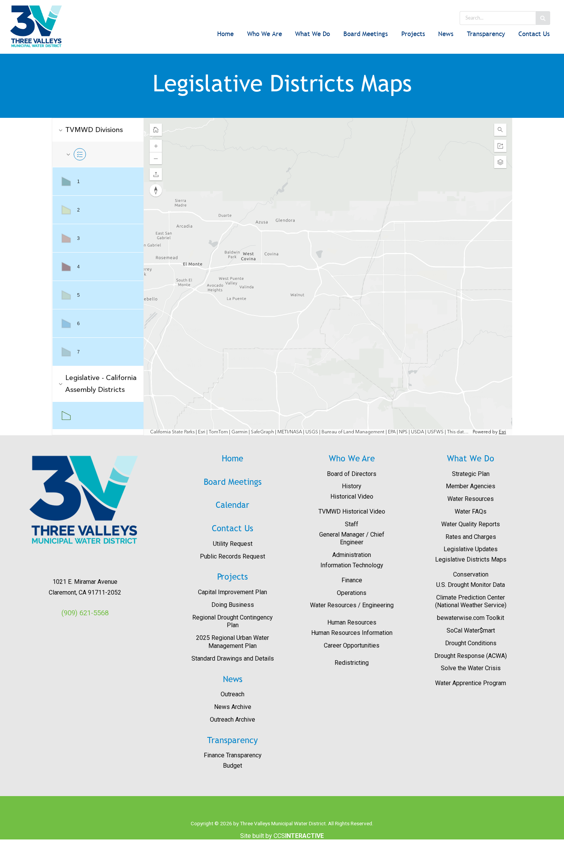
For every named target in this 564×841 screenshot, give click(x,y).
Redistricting (352, 662)
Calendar (232, 505)
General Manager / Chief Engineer (351, 538)
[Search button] (543, 18)
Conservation (470, 574)
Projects (413, 34)
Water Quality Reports (470, 524)
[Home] (46, 26)
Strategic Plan (471, 474)
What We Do (312, 34)
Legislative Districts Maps (470, 559)
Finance (351, 580)
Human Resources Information (351, 632)
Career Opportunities (351, 645)
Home (225, 34)
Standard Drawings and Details (232, 658)
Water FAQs (470, 511)
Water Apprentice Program (470, 683)
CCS (299, 835)
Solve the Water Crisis (471, 668)
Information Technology (351, 565)
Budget (232, 765)
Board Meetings (365, 34)
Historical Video (351, 496)
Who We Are (264, 34)
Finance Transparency (233, 755)
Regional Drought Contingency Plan (232, 621)
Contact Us (534, 34)
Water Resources (470, 498)
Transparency (486, 34)
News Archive (232, 706)
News (446, 34)
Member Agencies (470, 486)
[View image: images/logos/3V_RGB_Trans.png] (85, 500)
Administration (351, 554)
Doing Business (232, 604)
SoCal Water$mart (471, 630)
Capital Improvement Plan (232, 592)
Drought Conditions (470, 643)
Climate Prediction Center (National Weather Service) (470, 601)
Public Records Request (232, 556)
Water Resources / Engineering (352, 605)
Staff (351, 524)
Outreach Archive (232, 719)
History (351, 486)
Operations (351, 592)
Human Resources (351, 622)
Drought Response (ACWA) (470, 655)
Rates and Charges (470, 536)
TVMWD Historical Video (351, 511)
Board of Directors (351, 474)
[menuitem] (226, 34)
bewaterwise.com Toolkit (470, 617)
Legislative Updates (471, 549)
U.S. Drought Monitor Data (470, 584)
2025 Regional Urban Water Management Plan (232, 641)
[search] (497, 18)
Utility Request (232, 543)
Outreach (232, 694)
